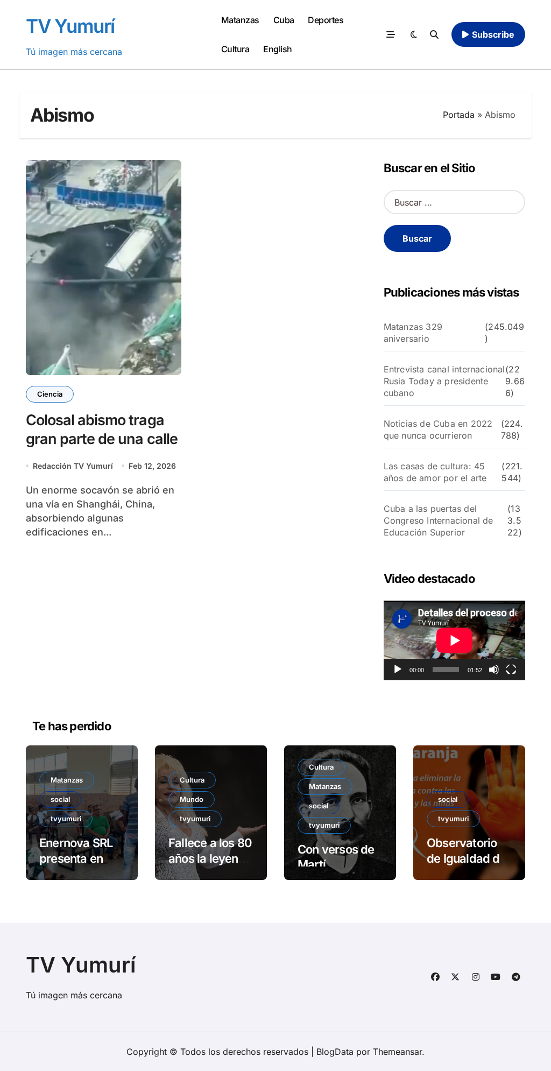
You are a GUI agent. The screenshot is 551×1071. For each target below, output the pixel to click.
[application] (454, 640)
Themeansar (397, 1051)
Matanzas (240, 20)
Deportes (325, 20)
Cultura (235, 49)
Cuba (283, 20)
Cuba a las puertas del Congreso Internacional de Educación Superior (438, 520)
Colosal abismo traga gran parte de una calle (102, 429)
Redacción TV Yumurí (73, 465)
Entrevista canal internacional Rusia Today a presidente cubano (444, 381)
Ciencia (49, 394)
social (60, 799)
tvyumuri (66, 818)
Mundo (191, 799)
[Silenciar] (494, 669)
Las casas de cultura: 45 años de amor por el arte (435, 472)
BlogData (335, 1051)
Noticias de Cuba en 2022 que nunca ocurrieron (438, 429)
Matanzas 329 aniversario (413, 332)
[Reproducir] (397, 669)
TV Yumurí (70, 26)
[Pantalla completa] (511, 669)
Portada (459, 114)
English (277, 49)
